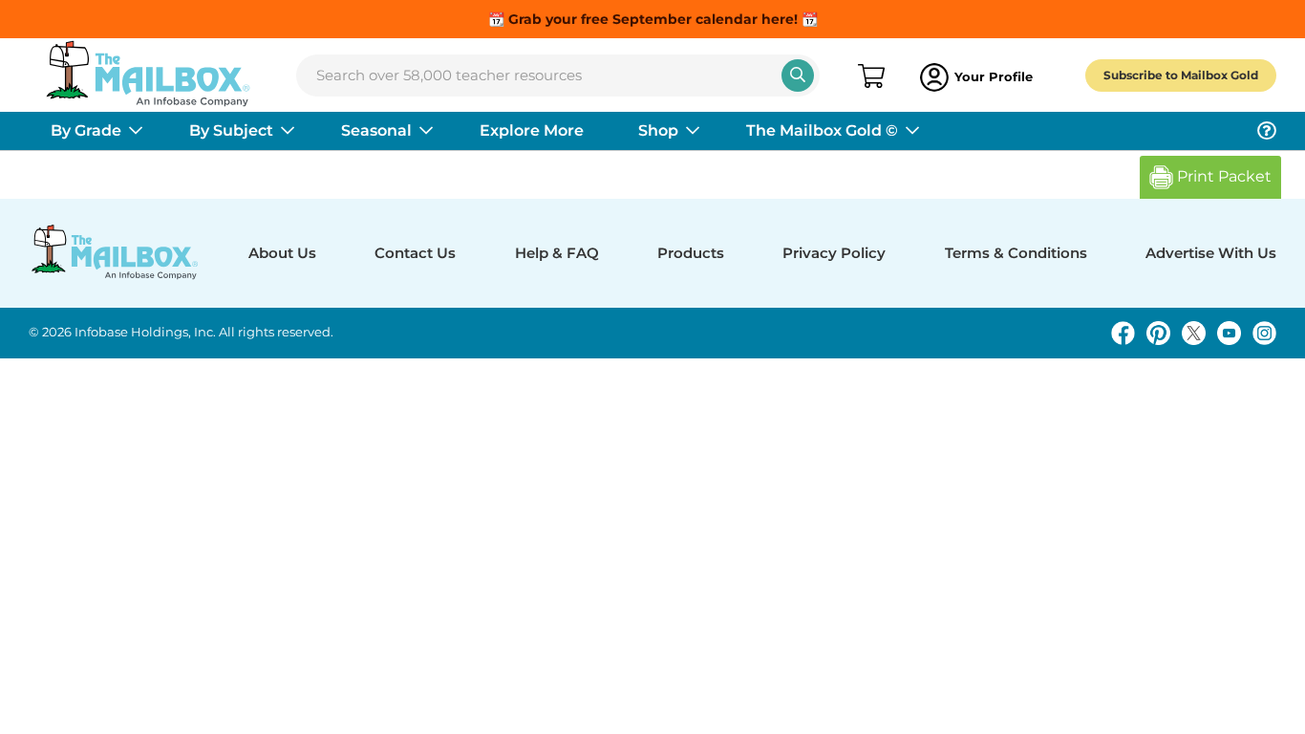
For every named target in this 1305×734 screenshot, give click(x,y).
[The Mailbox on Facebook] (1123, 333)
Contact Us (415, 253)
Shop (658, 130)
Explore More (532, 130)
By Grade (86, 130)
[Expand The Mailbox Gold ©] (912, 131)
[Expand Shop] (692, 131)
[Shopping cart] (870, 77)
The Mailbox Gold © (822, 130)
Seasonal (376, 130)
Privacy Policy (834, 253)
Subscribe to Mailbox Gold (1180, 75)
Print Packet (1222, 176)
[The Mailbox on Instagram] (1264, 333)
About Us (282, 253)
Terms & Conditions (1016, 253)
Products (690, 253)
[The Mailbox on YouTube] (1229, 333)
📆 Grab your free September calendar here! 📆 (653, 19)
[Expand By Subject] (287, 131)
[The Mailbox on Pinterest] (1158, 333)
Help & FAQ (557, 253)
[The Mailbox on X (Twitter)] (1194, 333)
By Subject (231, 130)
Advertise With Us (1210, 253)
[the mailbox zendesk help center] (1266, 130)
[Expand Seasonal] (426, 131)
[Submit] (797, 75)
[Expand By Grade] (135, 131)
